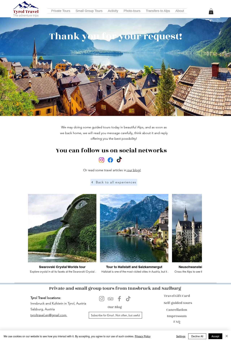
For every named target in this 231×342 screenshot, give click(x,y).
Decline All (197, 336)
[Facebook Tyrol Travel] (119, 298)
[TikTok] (119, 160)
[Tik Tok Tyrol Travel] (128, 298)
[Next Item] (196, 235)
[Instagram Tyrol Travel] (101, 298)
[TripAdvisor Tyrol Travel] (110, 298)
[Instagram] (101, 160)
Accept (215, 336)
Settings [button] (180, 336)
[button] (211, 11)
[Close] (227, 336)
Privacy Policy (143, 336)
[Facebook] (110, 160)
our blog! (133, 170)
